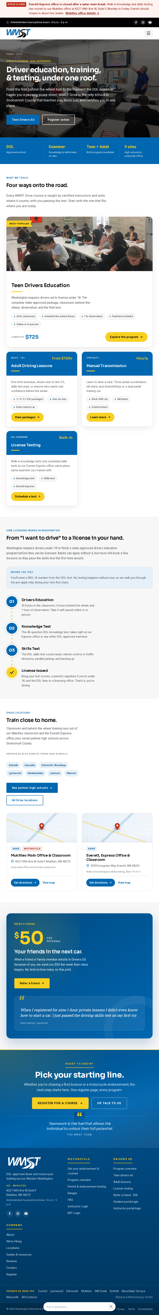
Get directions (23, 882)
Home (9, 53)
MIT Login (74, 1213)
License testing (123, 1188)
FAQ (70, 1200)
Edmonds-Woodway (53, 765)
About (10, 1234)
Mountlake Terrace (133, 1291)
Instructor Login (78, 1206)
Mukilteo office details (82, 13)
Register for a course (58, 1103)
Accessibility (145, 1309)
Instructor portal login (127, 1208)
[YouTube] (150, 22)
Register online (58, 119)
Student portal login (125, 1201)
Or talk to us (109, 1103)
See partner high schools (30, 788)
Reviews (11, 1261)
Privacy (120, 1309)
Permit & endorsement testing (87, 1186)
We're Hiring (14, 1241)
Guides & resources (19, 1254)
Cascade (29, 765)
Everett (42, 1291)
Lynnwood (15, 773)
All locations (29, 1297)
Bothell (114, 1291)
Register (11, 1274)
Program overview (79, 1180)
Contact (11, 1268)
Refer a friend (30, 983)
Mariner (71, 773)
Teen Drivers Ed (23, 119)
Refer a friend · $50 (125, 1195)
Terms (131, 1309)
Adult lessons (122, 1182)
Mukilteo (86, 1291)
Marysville (12, 1297)
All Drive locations (25, 800)
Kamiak (13, 765)
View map (49, 882)
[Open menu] (148, 33)
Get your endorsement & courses (83, 1171)
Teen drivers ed (123, 1175)
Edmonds (72, 1291)
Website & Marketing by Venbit (134, 1297)
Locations (12, 1248)
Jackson (55, 773)
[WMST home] (74, 33)
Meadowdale (35, 773)
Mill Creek (101, 1291)
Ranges (72, 1193)
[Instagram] (143, 22)
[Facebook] (136, 22)
